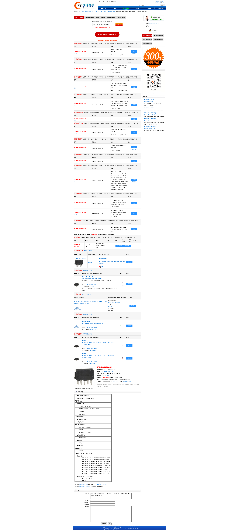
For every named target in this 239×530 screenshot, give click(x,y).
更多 (75, 53)
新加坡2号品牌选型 (158, 35)
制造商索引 (126, 8)
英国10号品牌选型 (158, 39)
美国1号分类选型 (79, 17)
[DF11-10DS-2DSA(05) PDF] (122, 283)
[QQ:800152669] (153, 32)
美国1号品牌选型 (147, 35)
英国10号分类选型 (100, 17)
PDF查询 (107, 375)
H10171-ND (93, 286)
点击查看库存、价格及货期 (107, 34)
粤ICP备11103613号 (133, 529)
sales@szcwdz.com (127, 381)
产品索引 (137, 8)
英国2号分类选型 (111, 17)
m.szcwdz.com (155, 27)
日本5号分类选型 (121, 17)
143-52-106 (93, 350)
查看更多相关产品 (88, 250)
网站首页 (103, 8)
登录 (153, 2)
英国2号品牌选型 (147, 39)
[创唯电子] (84, 9)
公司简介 (114, 8)
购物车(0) (158, 2)
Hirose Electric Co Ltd (97, 12)
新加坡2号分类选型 (89, 17)
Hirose (110, 306)
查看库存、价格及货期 (123, 245)
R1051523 (93, 329)
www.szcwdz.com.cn (84, 486)
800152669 (115, 381)
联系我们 (160, 8)
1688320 (90, 262)
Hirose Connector (148, 101)
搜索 (134, 51)
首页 (83, 12)
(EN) (102, 266)
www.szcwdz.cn (124, 529)
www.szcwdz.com (83, 484)
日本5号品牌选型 (147, 43)
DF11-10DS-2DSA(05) (109, 12)
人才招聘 (148, 8)
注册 (163, 2)
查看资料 (134, 53)
